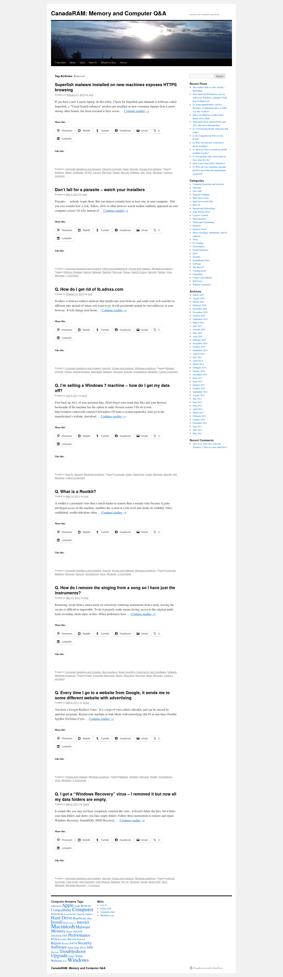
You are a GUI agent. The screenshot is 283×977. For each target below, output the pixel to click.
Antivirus (59, 172)
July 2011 (197, 426)
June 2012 (197, 402)
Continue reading (136, 111)
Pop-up (125, 881)
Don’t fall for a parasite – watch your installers (100, 189)
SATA (73, 943)
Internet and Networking (114, 268)
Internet (87, 272)
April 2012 (198, 409)
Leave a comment (168, 371)
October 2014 (199, 346)
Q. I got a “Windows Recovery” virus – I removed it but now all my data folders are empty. (115, 796)
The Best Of (198, 267)
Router (65, 943)
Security (134, 169)
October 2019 (199, 315)
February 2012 (199, 415)
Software (134, 172)
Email (66, 914)
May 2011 (197, 433)
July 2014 (197, 357)
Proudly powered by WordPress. (208, 968)
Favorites (60, 62)
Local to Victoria (200, 215)
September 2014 (200, 350)
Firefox (68, 371)
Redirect (106, 272)
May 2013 (197, 377)
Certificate (78, 172)
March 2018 (198, 322)
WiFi (65, 961)
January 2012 (199, 419)
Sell (175, 474)
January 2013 (199, 384)
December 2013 (200, 374)
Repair (116, 172)
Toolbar (161, 272)
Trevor (86, 702)
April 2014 (198, 360)
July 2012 (197, 398)
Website (56, 960)
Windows (157, 172)
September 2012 (200, 391)
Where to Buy (108, 62)
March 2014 (198, 364)
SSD (90, 947)
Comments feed (107, 911)
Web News (198, 280)
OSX (65, 935)
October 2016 (199, 329)
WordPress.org (107, 915)
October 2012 (199, 388)
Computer (119, 474)
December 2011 (200, 422)
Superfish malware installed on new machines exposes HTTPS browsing (116, 87)
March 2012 (198, 412)
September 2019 (200, 319)
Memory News (200, 229)
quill (91, 94)
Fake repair (72, 881)
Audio (88, 675)
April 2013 (198, 381)
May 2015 (197, 332)
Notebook (56, 935)
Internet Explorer (81, 371)
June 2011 (197, 429)
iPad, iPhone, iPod (201, 211)
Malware (96, 272)
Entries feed (105, 908)
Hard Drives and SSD (203, 201)
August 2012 (199, 395)
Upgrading (198, 274)
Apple (68, 905)
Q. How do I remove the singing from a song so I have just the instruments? (115, 590)
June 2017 (197, 325)
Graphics (89, 914)
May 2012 (197, 405)
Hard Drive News (201, 197)
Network (77, 931)
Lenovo (97, 172)
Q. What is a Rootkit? (75, 491)
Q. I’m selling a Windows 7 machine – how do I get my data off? (112, 387)
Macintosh (96, 371)
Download (57, 914)
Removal (106, 172)
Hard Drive (138, 474)
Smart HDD (155, 881)
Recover (72, 939)
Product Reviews (200, 249)
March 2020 (198, 301)
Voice (149, 675)
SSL (143, 172)
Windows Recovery (76, 885)
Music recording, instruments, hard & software (142, 672)
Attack (68, 172)
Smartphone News (201, 260)
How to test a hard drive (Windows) (209, 163)
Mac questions (109, 672)
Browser (78, 272)
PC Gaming (198, 242)
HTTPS (88, 172)
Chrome (59, 371)
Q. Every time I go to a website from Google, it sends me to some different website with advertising (112, 695)
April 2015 (198, 336)
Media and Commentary (204, 222)
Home (123, 62)
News (72, 62)
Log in (103, 904)
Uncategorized (199, 270)
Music (119, 675)
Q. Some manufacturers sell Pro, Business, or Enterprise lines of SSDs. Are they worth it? (210, 108)
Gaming (80, 913)
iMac (89, 918)
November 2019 (200, 312)
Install (149, 474)
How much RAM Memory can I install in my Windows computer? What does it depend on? (210, 97)
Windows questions (162, 268)
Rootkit (153, 776)
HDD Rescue (103, 881)
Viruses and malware (150, 169)
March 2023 (198, 294)
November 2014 (200, 343)
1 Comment (72, 275)
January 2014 (199, 370)
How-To (93, 62)
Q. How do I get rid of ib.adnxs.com (89, 289)
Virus (149, 172)
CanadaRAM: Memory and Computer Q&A (108, 13)
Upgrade (59, 955)
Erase (129, 474)
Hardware (79, 918)
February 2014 (199, 367)
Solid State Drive (76, 947)
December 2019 (200, 308)
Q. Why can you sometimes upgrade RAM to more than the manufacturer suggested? (209, 170)
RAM (54, 939)
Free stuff (197, 190)
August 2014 (199, 353)
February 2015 (199, 339)
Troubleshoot (140, 371)
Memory (197, 225)
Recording (128, 675)
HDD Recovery (87, 881)
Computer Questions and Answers (83, 169)
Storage (55, 952)
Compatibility (61, 909)
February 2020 (199, 305)
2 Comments (124, 574)
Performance (198, 246)
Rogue (126, 272)
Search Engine (139, 272)
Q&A (82, 62)
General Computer (111, 169)
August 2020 (199, 298)
